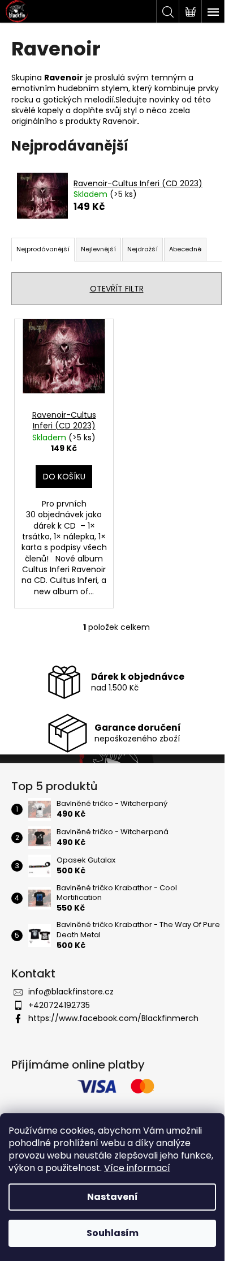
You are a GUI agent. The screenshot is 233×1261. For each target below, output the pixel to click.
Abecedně (185, 249)
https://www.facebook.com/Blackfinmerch (113, 1018)
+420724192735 (59, 1005)
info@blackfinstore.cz (71, 991)
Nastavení (112, 1196)
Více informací (137, 1167)
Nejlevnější (98, 249)
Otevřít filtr (117, 288)
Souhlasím (113, 1232)
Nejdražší (142, 249)
